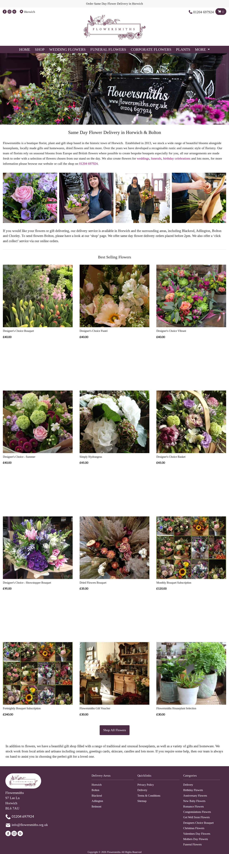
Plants (183, 49)
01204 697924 (203, 12)
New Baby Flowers (194, 801)
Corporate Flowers (151, 49)
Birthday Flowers (193, 790)
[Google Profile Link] (14, 12)
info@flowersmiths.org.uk (30, 825)
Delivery (142, 790)
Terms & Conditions (148, 795)
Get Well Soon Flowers (196, 817)
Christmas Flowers (193, 828)
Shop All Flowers (114, 730)
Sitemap (142, 801)
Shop (40, 49)
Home (24, 49)
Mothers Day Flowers (195, 839)
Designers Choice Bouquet (198, 822)
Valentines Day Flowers (196, 833)
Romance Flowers (193, 806)
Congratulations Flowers (197, 811)
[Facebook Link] (5, 12)
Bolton (95, 790)
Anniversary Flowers (195, 795)
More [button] (201, 49)
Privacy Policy (145, 784)
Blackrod (97, 795)
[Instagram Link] (9, 12)
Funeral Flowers (108, 49)
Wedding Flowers (67, 49)
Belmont (96, 806)
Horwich (97, 784)
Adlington (97, 801)
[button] (114, 776)
